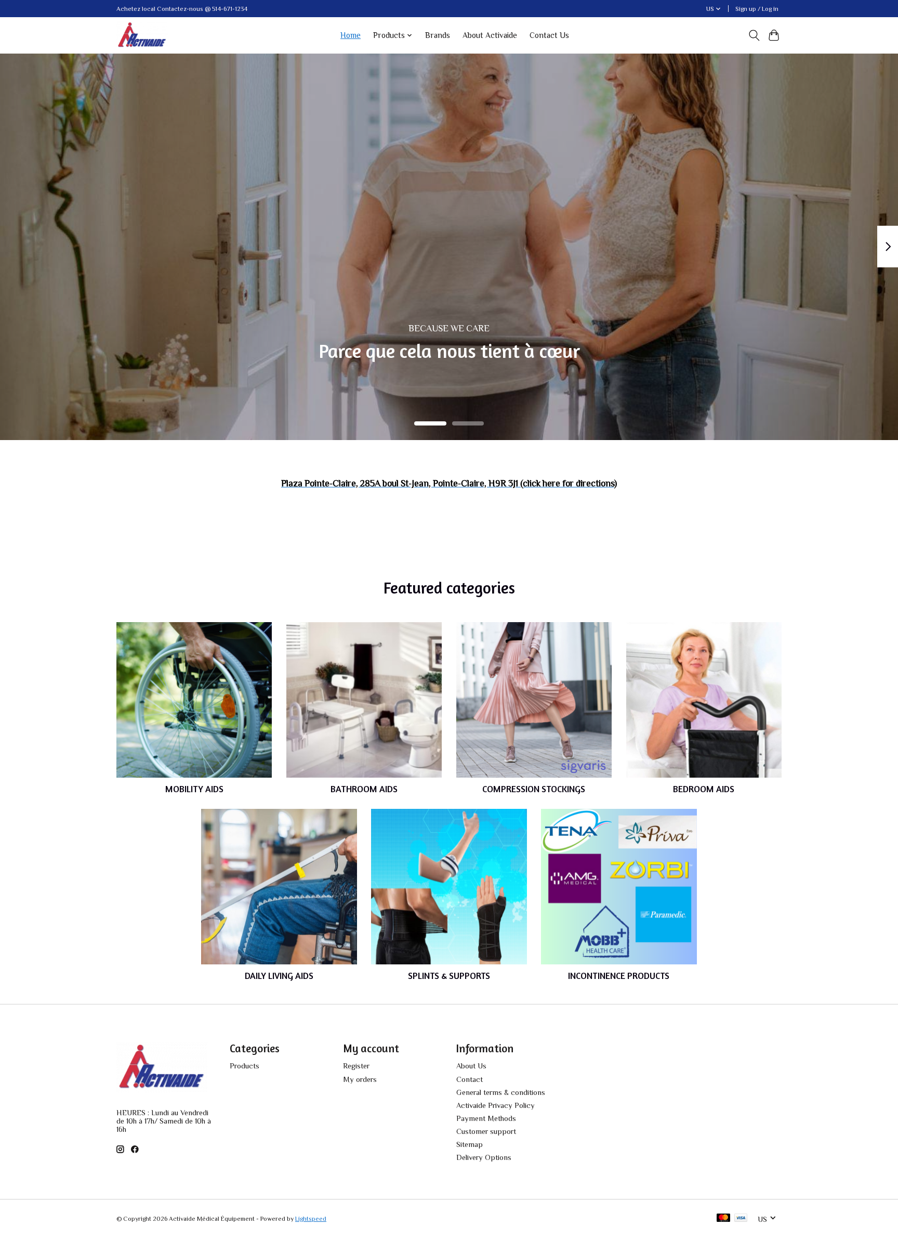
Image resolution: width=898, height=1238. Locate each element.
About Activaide (490, 35)
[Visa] (741, 1218)
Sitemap (469, 1144)
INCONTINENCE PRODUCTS (618, 975)
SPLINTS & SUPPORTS (449, 975)
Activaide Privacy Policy (495, 1105)
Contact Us (549, 35)
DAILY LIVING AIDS (279, 975)
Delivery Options (483, 1157)
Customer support (486, 1131)
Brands (437, 35)
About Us (471, 1066)
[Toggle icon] (753, 35)
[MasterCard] (723, 1218)
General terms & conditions (500, 1092)
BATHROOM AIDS (364, 788)
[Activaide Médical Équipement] (142, 35)
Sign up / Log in (756, 8)
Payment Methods (486, 1118)
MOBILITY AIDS (194, 788)
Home (350, 35)
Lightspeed (310, 1218)
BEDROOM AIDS (703, 788)
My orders (360, 1079)
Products (244, 1066)
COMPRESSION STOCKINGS (533, 788)
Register (356, 1066)
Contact (469, 1079)
